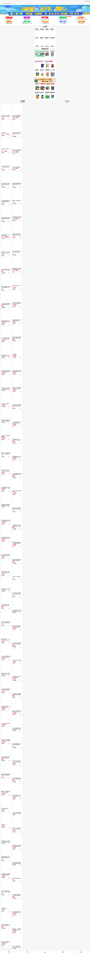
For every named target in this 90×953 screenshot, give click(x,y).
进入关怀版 (87, 1)
